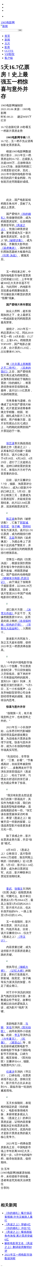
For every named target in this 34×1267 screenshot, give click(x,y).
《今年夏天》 (9, 1038)
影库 (7, 47)
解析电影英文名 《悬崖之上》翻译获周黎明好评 (19, 1247)
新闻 (7, 39)
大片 (7, 43)
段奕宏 (5, 526)
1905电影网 (8, 22)
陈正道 (10, 518)
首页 (7, 35)
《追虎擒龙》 (9, 247)
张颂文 (18, 888)
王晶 (11, 537)
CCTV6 (9, 50)
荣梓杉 (27, 526)
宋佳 (9, 1027)
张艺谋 (10, 443)
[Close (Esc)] (1, 1265)
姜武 (9, 888)
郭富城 (24, 522)
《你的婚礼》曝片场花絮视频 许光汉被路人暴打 (19, 1217)
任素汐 (10, 1071)
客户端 (9, 57)
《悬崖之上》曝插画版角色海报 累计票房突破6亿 (19, 1235)
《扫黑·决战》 (9, 255)
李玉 (17, 1034)
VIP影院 (9, 54)
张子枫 (16, 526)
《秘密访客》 (15, 240)
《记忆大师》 (17, 970)
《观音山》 (16, 1042)
